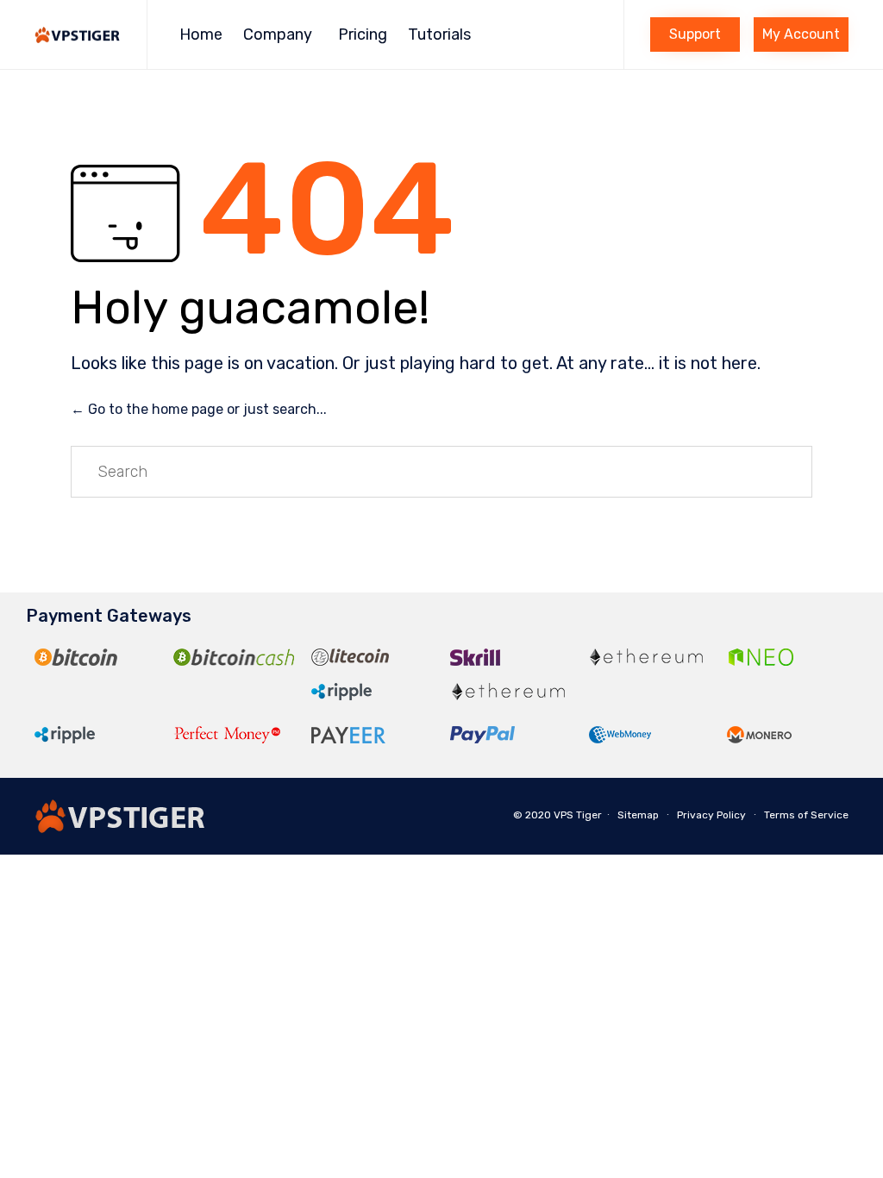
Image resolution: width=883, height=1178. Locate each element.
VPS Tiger (578, 815)
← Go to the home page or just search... (199, 409)
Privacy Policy (711, 815)
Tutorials (439, 34)
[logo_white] (120, 828)
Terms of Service (806, 815)
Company (277, 34)
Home (200, 34)
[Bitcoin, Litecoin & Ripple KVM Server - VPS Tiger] (77, 35)
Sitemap (638, 815)
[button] (695, 34)
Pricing (362, 34)
